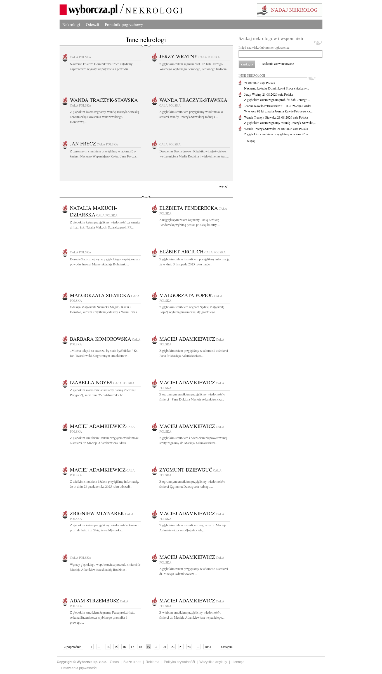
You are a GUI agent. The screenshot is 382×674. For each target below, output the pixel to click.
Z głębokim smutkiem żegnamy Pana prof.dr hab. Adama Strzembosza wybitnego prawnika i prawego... (102, 617)
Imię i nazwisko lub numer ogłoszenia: (264, 47)
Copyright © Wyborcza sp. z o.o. (82, 662)
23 (181, 646)
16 (124, 646)
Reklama (152, 662)
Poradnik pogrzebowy (124, 24)
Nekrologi (71, 24)
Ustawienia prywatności (79, 668)
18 (140, 646)
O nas (114, 662)
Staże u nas (132, 662)
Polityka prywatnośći (179, 662)
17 (132, 646)
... (98, 646)
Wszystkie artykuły (213, 662)
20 (156, 646)
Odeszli (92, 24)
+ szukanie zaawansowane (276, 63)
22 (173, 646)
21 (164, 646)
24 (189, 646)
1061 (207, 646)
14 (108, 646)
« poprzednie (73, 646)
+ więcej (249, 140)
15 (116, 646)
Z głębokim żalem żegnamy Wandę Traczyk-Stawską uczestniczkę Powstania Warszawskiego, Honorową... (104, 116)
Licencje (238, 662)
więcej (223, 186)
